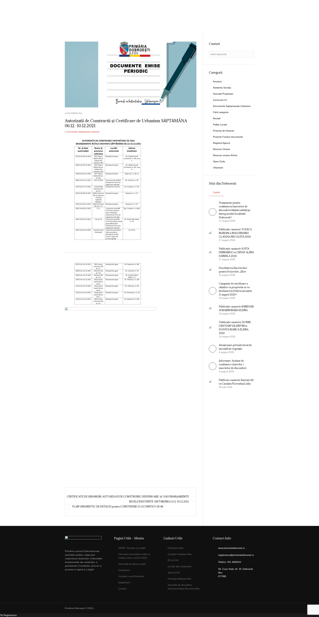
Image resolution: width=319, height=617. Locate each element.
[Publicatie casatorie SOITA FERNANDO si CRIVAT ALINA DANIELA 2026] (212, 254)
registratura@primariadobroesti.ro (236, 555)
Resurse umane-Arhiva (225, 155)
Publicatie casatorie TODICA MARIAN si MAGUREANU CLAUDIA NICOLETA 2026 (235, 233)
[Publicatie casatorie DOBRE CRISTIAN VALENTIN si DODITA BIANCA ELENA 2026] (212, 329)
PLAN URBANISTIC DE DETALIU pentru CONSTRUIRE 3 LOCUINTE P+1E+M (117, 506)
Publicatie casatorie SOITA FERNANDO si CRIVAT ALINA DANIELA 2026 (236, 252)
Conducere (124, 570)
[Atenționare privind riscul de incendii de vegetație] (212, 351)
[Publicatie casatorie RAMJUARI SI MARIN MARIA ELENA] (212, 310)
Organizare (124, 582)
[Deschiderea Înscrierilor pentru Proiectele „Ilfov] (212, 271)
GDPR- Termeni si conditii (131, 548)
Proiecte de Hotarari (223, 130)
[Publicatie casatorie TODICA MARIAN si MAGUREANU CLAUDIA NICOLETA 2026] (212, 234)
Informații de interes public (132, 564)
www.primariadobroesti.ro (231, 548)
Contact (122, 588)
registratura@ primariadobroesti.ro (234, 10)
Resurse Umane (221, 149)
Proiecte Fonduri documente (228, 137)
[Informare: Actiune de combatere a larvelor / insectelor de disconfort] (212, 369)
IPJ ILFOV (173, 560)
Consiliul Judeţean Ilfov (180, 554)
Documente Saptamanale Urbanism (83, 132)
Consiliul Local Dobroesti (131, 576)
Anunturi (217, 81)
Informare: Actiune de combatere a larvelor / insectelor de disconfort (232, 364)
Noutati (216, 118)
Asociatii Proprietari (223, 93)
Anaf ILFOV (174, 572)
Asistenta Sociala (222, 87)
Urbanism (218, 167)
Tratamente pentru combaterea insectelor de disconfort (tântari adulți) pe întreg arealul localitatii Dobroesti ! (235, 210)
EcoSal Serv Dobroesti (179, 566)
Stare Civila (219, 161)
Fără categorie (220, 112)
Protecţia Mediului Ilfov (179, 578)
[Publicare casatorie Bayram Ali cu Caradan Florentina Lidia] (212, 383)
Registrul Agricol (221, 143)
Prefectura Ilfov (176, 548)
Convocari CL (220, 100)
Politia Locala (220, 124)
